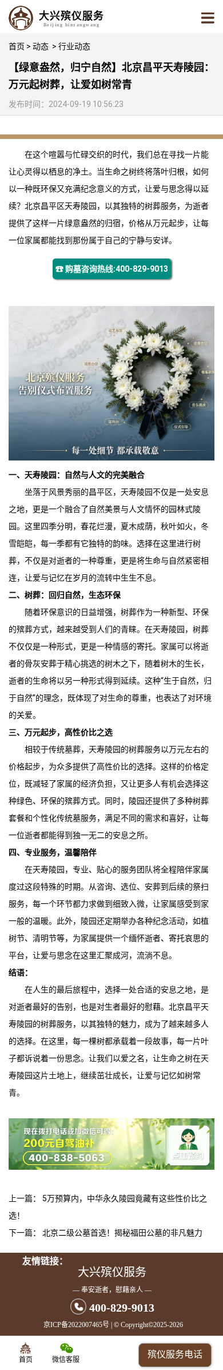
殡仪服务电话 (175, 1354)
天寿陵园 (81, 206)
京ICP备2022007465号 (76, 1325)
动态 (41, 46)
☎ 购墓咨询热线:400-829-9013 (111, 268)
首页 (17, 46)
